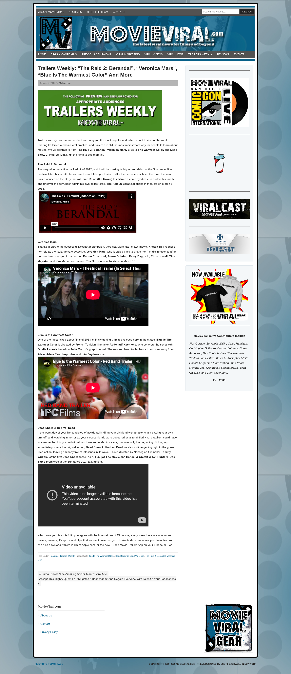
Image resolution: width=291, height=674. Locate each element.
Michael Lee (64, 83)
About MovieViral (51, 11)
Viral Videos (154, 54)
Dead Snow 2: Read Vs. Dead (129, 556)
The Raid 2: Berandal (155, 556)
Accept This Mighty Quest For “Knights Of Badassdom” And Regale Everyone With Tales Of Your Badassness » (107, 581)
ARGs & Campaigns (64, 54)
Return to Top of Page (49, 664)
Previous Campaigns (96, 54)
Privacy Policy (49, 631)
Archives (75, 11)
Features (54, 556)
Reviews (223, 54)
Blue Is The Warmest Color (101, 556)
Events (239, 54)
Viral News (175, 54)
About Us (46, 615)
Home (42, 54)
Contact (119, 11)
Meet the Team (97, 11)
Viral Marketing (128, 54)
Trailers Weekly (200, 54)
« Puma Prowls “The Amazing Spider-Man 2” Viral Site (73, 574)
